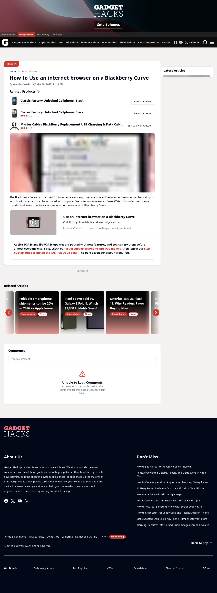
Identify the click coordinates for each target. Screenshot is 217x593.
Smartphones (108, 24)
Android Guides (68, 42)
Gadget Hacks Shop (24, 42)
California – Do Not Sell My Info (79, 536)
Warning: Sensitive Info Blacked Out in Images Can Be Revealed (173, 525)
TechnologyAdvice (44, 568)
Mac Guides (109, 42)
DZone (206, 568)
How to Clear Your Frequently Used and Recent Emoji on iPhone (173, 512)
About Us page (63, 491)
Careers (112, 536)
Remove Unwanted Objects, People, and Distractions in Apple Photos (171, 474)
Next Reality (43, 34)
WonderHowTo (8, 34)
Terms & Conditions (15, 536)
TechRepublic (80, 568)
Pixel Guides (127, 42)
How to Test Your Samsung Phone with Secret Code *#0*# (169, 506)
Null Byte (57, 34)
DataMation (140, 568)
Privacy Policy (36, 536)
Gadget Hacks (26, 34)
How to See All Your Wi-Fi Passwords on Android (164, 466)
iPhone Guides (90, 42)
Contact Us (53, 536)
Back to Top (199, 543)
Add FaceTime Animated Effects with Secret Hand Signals (169, 500)
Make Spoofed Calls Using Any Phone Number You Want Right (172, 518)
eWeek (111, 568)
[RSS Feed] (26, 501)
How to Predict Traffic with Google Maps (159, 494)
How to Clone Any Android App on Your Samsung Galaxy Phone (172, 482)
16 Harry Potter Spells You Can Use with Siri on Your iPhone (170, 488)
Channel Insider (175, 568)
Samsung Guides (148, 42)
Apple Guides (47, 42)
